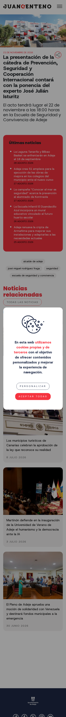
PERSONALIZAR (33, 386)
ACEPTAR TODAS (33, 396)
